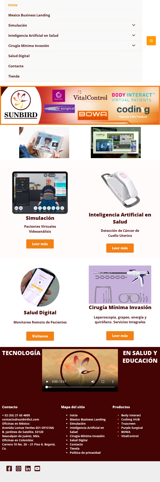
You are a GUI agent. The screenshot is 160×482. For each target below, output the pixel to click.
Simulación (17, 25)
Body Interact (131, 415)
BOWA (125, 432)
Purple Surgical (132, 428)
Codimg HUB (130, 419)
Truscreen (128, 423)
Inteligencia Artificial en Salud (33, 35)
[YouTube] (37, 468)
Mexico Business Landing (29, 15)
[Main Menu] (151, 40)
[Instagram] (18, 468)
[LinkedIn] (28, 468)
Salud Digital (19, 56)
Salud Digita (78, 440)
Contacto (16, 66)
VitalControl (130, 436)
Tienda (14, 76)
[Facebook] (9, 468)
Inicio (13, 5)
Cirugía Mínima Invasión (28, 45)
